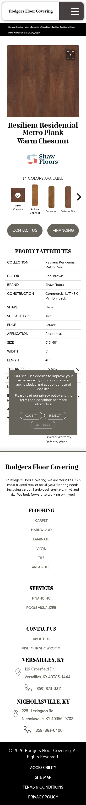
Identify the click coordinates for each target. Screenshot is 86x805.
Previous (7, 194)
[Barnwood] (51, 197)
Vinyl (27, 27)
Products (35, 27)
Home (11, 27)
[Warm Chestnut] (18, 195)
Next (78, 194)
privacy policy (49, 395)
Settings (43, 424)
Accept (31, 415)
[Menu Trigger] (75, 11)
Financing (63, 230)
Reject (55, 415)
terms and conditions (36, 399)
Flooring (19, 27)
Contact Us (25, 230)
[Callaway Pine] (68, 197)
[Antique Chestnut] (34, 195)
